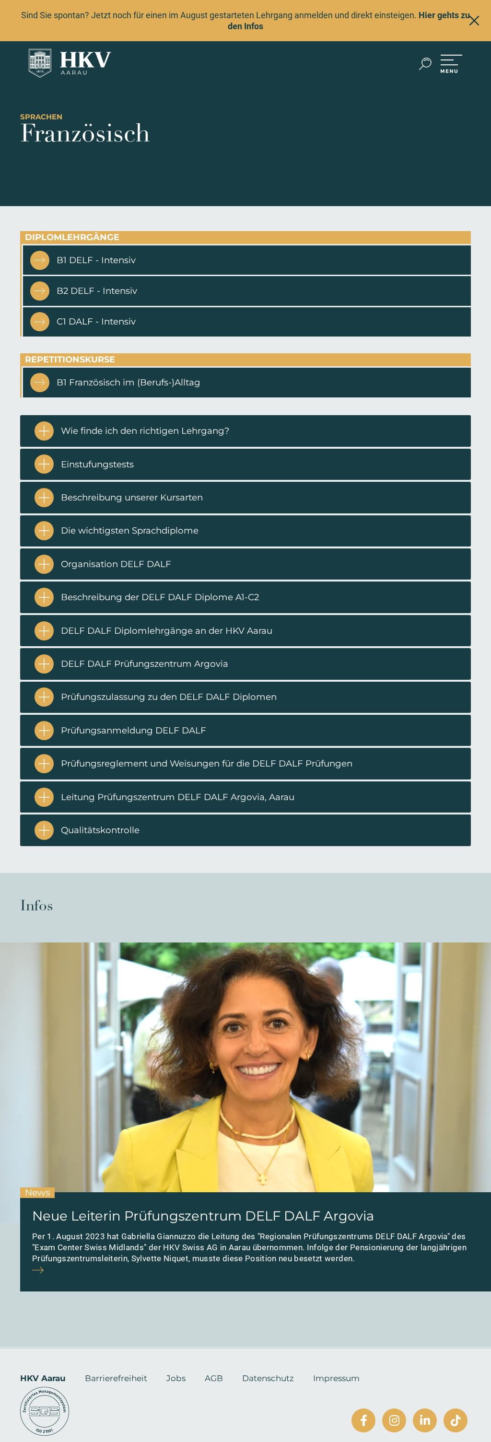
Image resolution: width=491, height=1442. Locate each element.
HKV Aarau (43, 1378)
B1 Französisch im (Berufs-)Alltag (128, 382)
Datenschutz (268, 1378)
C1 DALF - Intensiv (96, 321)
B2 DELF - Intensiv (97, 290)
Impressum (336, 1378)
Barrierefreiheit (116, 1378)
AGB (214, 1378)
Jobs (176, 1378)
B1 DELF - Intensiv (96, 260)
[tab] (245, 430)
